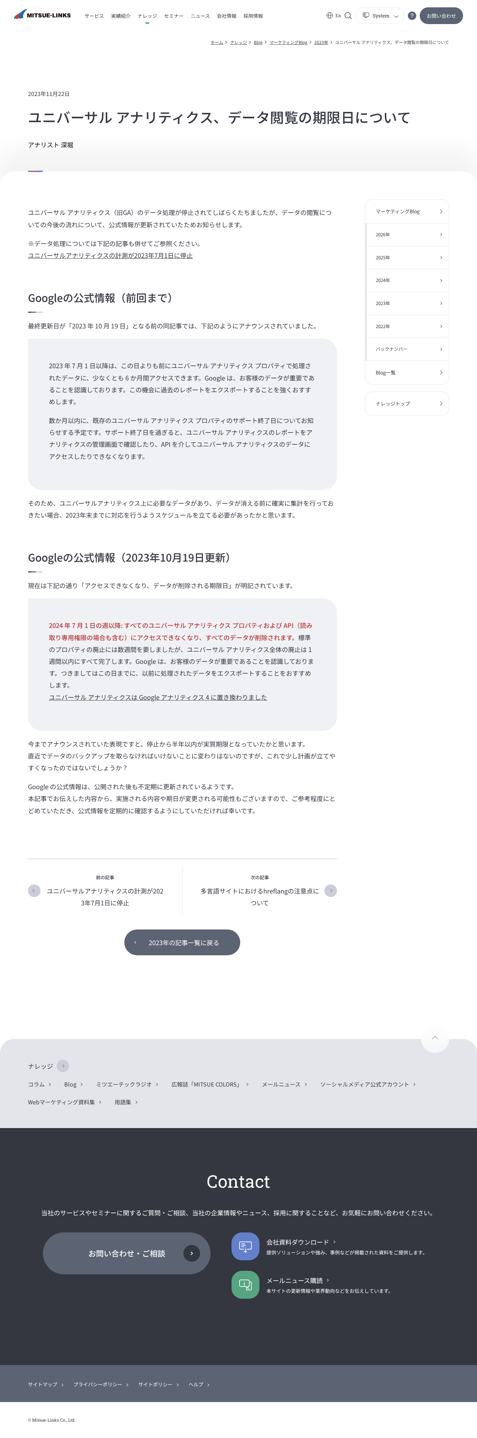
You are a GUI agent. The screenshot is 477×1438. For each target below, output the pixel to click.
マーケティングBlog (288, 42)
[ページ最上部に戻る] (435, 1039)
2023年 (321, 42)
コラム (36, 1084)
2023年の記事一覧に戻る (184, 942)
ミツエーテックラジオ (124, 1084)
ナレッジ (238, 42)
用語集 (123, 1102)
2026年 (383, 234)
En (338, 15)
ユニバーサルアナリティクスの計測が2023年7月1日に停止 (110, 255)
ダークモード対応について (412, 16)
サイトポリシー (155, 1384)
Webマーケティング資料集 (61, 1102)
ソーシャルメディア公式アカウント (364, 1084)
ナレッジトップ (393, 403)
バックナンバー (392, 349)
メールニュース (281, 1084)
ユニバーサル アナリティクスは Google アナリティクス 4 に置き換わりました (158, 697)
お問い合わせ (441, 15)
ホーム (217, 42)
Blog (258, 42)
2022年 (383, 326)
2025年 (383, 257)
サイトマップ (42, 1384)
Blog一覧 (386, 372)
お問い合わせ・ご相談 (126, 1253)
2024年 (383, 280)
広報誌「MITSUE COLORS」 (206, 1084)
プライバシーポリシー (97, 1384)
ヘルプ (196, 1384)
